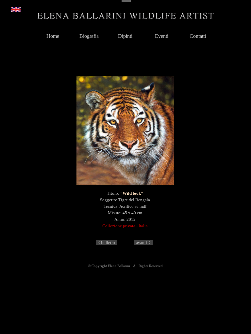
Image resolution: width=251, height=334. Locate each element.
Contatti (198, 36)
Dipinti (125, 36)
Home (52, 36)
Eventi (161, 36)
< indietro (106, 242)
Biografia (89, 36)
